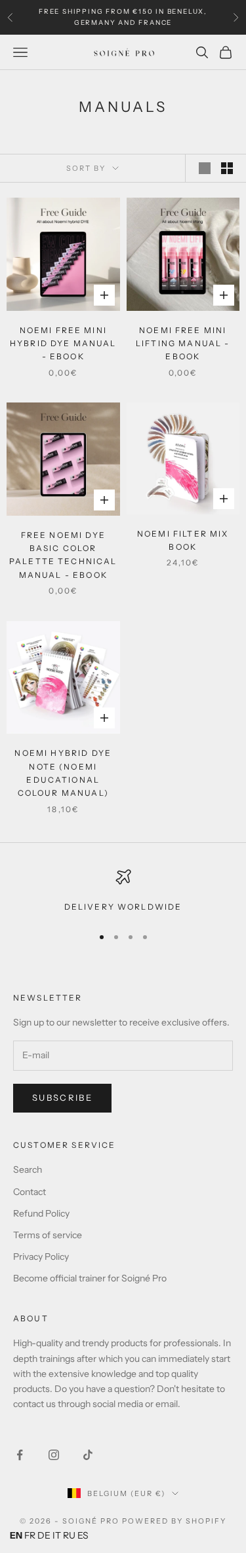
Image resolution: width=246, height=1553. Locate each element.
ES (83, 1535)
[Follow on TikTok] (87, 1454)
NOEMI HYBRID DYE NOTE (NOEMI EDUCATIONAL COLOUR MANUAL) (63, 773)
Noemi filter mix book (183, 540)
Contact (29, 1192)
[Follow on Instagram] (53, 1454)
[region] (123, 891)
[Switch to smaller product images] (227, 168)
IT (56, 1535)
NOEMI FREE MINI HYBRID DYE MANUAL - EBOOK (63, 343)
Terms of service (47, 1235)
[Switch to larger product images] (205, 168)
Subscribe (62, 1097)
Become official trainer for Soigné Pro (90, 1278)
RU (69, 1535)
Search (27, 1169)
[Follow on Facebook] (19, 1454)
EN (16, 1535)
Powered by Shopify (174, 1521)
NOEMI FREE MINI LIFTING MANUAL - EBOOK (183, 343)
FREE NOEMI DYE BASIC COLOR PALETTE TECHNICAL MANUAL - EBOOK (63, 555)
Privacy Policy (41, 1256)
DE (44, 1535)
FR (29, 1535)
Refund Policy (41, 1213)
